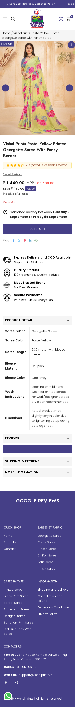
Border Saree (13, 603)
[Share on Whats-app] (36, 240)
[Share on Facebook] (13, 240)
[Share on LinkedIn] (30, 240)
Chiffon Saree (47, 555)
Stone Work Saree (16, 609)
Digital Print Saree (16, 596)
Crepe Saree (46, 542)
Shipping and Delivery (53, 590)
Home (6, 33)
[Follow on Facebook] (6, 682)
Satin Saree (46, 562)
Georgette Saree (49, 536)
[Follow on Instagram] (16, 682)
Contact (10, 549)
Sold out (37, 229)
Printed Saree (13, 590)
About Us (10, 542)
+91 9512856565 (26, 667)
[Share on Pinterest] (24, 240)
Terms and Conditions (53, 607)
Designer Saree (14, 616)
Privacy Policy (47, 614)
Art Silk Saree (46, 569)
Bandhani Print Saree (18, 623)
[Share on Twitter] (19, 240)
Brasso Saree (47, 549)
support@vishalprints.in (35, 675)
